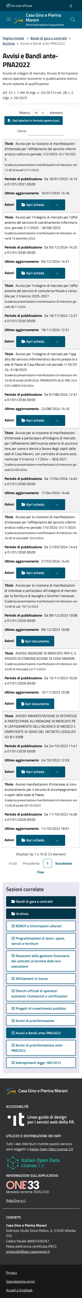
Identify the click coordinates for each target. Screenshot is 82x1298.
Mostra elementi (41, 112)
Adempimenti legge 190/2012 (38, 1062)
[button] (70, 6)
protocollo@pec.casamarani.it (28, 1251)
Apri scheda (34, 204)
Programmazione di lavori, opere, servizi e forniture (38, 941)
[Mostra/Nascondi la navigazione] (8, 19)
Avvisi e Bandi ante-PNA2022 (42, 1033)
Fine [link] (40, 872)
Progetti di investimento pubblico (40, 1008)
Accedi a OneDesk (19, 1290)
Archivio (9, 43)
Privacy (11, 1272)
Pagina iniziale (13, 38)
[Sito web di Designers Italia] (41, 1119)
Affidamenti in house (31, 978)
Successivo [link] (63, 863)
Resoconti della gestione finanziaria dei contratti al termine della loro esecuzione (40, 961)
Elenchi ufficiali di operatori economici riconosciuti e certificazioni (39, 993)
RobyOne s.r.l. (16, 1200)
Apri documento (36, 641)
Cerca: (21, 130)
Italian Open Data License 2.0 (51, 1149)
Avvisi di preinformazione (34, 1020)
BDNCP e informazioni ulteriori (38, 926)
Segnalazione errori (20, 1281)
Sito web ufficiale (21, 5)
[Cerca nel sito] (72, 19)
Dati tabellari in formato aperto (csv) (35, 120)
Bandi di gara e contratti (48, 38)
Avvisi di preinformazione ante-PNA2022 (37, 1048)
